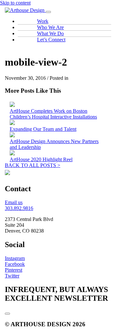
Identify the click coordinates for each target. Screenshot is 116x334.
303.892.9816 (19, 208)
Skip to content (15, 2)
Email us (14, 202)
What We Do (50, 33)
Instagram (15, 258)
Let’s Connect (51, 39)
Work (42, 21)
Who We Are (50, 27)
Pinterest (13, 270)
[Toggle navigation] (48, 12)
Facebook (15, 264)
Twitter (12, 275)
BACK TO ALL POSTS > (32, 165)
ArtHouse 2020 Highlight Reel (41, 159)
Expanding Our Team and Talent (43, 129)
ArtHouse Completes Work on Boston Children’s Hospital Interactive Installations (53, 114)
